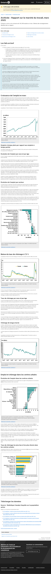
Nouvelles (24, 567)
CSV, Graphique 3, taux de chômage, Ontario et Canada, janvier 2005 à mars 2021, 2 (19, 516)
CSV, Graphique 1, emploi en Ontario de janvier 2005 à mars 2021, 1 (16, 511)
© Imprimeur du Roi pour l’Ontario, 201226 (9, 569)
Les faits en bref (5, 32)
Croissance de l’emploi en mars (8, 34)
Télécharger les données (31, 34)
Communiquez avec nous (33, 551)
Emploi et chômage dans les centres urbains (35, 32)
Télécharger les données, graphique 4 (8, 367)
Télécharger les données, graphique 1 (8, 142)
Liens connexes (30, 36)
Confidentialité (31, 567)
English (32, 2)
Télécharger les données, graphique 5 (8, 421)
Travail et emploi (8, 14)
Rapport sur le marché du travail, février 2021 (9, 536)
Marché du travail (16, 14)
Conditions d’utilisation (40, 567)
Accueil (2, 14)
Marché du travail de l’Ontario (7, 534)
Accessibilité (11, 567)
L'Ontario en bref (4, 567)
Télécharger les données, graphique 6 (8, 486)
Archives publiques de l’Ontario (17, 10)
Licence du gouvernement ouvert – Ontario (9, 528)
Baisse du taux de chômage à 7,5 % (8, 36)
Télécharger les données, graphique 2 (8, 247)
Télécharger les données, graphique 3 (8, 287)
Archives (18, 567)
